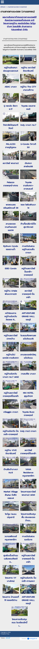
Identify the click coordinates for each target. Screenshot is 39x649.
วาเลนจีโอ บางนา (28, 373)
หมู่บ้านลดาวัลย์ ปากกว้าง (10, 337)
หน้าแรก (2, 7)
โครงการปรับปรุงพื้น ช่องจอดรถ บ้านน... (28, 517)
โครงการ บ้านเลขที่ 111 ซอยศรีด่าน (10, 598)
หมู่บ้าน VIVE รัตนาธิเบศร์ (11, 452)
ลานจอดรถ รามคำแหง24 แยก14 (10, 227)
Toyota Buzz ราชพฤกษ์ (28, 413)
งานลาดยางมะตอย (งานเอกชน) (15, 38)
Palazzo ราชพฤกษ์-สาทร (10, 184)
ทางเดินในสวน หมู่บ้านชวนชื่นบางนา (28, 249)
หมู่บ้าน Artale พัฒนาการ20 (10, 292)
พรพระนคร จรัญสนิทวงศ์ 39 (10, 206)
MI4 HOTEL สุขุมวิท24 (28, 394)
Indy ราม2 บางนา (28, 431)
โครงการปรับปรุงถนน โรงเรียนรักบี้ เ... (19, 622)
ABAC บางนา (11, 86)
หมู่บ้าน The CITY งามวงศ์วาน (28, 88)
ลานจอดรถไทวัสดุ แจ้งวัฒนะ (28, 356)
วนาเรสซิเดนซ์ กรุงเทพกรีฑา (11, 538)
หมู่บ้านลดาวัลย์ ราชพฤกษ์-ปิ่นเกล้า (28, 558)
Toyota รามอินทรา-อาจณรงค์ (28, 185)
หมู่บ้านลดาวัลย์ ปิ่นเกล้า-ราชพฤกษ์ (28, 271)
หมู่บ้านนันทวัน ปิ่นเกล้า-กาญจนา (28, 579)
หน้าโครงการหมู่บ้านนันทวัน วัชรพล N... (10, 316)
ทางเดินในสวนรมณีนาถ (28, 538)
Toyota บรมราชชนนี (28, 107)
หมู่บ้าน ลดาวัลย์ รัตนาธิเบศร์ (28, 69)
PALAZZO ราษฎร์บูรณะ (10, 145)
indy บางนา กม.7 (28, 125)
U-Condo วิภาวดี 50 (28, 145)
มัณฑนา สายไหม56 (28, 165)
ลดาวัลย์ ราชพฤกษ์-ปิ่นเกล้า (28, 294)
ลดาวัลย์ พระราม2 (11, 163)
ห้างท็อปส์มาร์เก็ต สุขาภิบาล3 (28, 225)
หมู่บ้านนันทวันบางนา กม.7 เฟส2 (11, 375)
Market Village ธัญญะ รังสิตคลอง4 (11, 495)
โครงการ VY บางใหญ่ (10, 579)
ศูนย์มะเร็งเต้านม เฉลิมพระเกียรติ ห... (10, 558)
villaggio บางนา (10, 412)
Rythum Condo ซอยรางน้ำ (10, 247)
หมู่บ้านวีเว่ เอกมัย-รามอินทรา (11, 356)
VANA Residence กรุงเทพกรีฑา (28, 472)
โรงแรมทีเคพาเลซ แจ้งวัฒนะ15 (28, 337)
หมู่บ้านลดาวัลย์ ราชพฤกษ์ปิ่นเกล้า (11, 394)
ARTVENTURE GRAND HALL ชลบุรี (28, 316)
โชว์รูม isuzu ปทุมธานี (10, 515)
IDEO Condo (11, 268)
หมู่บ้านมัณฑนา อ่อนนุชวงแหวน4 (10, 69)
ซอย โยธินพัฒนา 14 (28, 206)
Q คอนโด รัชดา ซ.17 (11, 107)
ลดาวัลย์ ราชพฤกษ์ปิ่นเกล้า (28, 452)
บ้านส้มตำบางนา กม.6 (11, 471)
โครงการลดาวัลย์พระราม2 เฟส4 (28, 493)
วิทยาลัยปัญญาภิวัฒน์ (10, 126)
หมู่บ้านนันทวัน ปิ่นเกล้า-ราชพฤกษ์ (11, 432)
